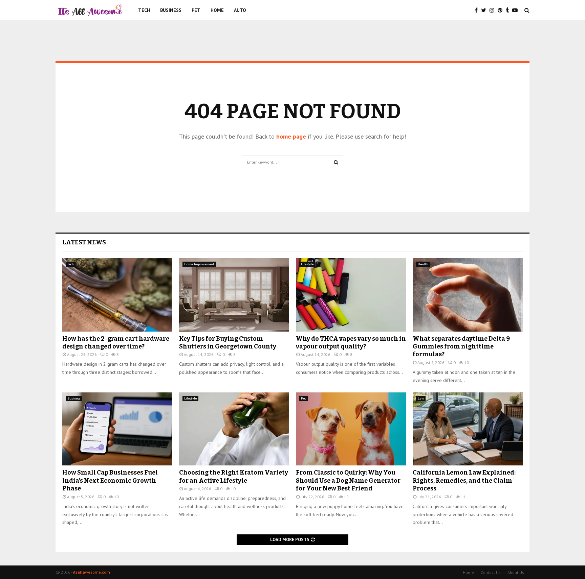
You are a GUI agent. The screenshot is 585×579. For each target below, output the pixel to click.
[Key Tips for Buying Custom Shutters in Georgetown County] (234, 295)
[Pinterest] (502, 10)
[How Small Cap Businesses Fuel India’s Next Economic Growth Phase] (117, 429)
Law (421, 398)
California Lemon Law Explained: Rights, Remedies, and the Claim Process (464, 480)
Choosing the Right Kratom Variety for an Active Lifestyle (233, 476)
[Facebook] (478, 10)
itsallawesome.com (91, 572)
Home (217, 10)
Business (170, 10)
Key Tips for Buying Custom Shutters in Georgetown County (227, 342)
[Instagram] (494, 10)
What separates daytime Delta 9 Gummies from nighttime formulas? (461, 346)
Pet (196, 10)
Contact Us (491, 572)
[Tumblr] (509, 10)
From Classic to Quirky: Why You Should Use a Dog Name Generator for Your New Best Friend (348, 480)
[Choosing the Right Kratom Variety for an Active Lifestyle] (234, 429)
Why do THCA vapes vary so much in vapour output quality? (351, 342)
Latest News (84, 242)
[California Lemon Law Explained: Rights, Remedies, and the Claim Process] (468, 429)
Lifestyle (307, 264)
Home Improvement (199, 264)
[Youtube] (516, 10)
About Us (515, 572)
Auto (240, 10)
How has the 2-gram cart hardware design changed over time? (115, 342)
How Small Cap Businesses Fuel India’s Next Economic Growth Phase (110, 480)
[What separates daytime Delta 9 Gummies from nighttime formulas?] (468, 295)
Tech (144, 10)
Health (423, 264)
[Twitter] (485, 10)
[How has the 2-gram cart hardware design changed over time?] (117, 295)
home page (291, 136)
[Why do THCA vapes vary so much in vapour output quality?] (351, 295)
